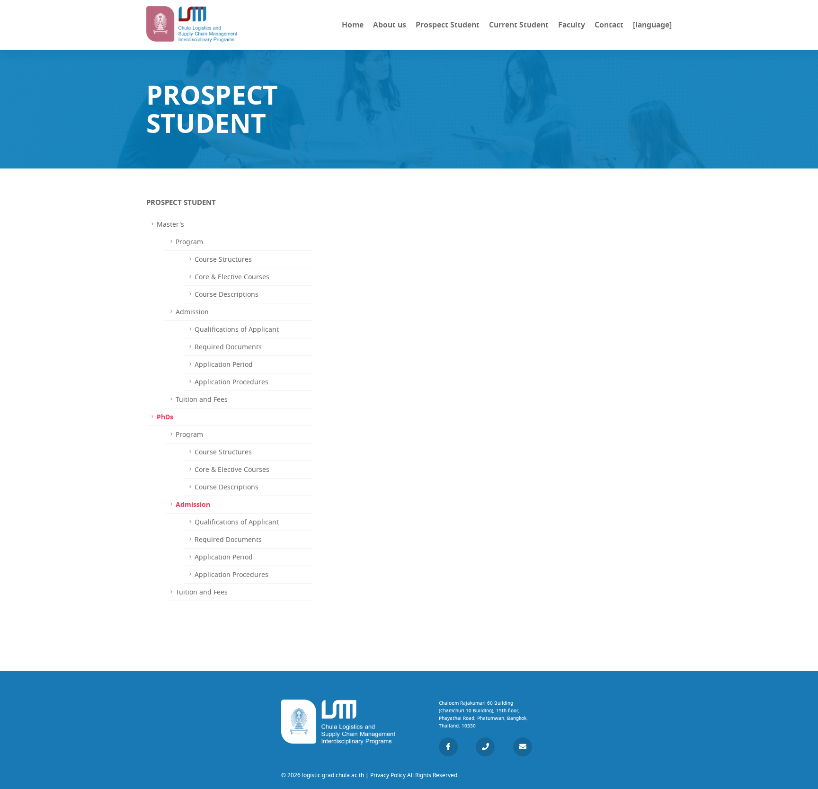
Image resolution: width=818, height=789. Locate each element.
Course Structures (223, 259)
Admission (193, 504)
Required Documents (228, 347)
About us (389, 25)
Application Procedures (231, 382)
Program (189, 242)
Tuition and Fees (202, 399)
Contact (609, 25)
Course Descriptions (226, 294)
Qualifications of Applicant (237, 329)
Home (353, 25)
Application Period (224, 364)
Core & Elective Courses (232, 277)
